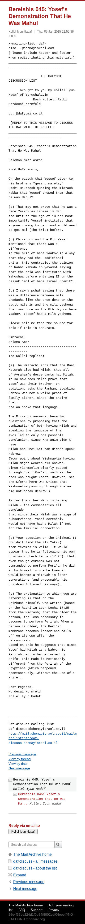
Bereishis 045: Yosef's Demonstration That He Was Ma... (41, 798)
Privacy (53, 910)
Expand (19, 875)
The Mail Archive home (32, 854)
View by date (18, 764)
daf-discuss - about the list (35, 868)
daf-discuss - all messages (35, 861)
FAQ (21, 910)
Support (36, 910)
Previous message (22, 754)
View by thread (19, 759)
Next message (19, 768)
